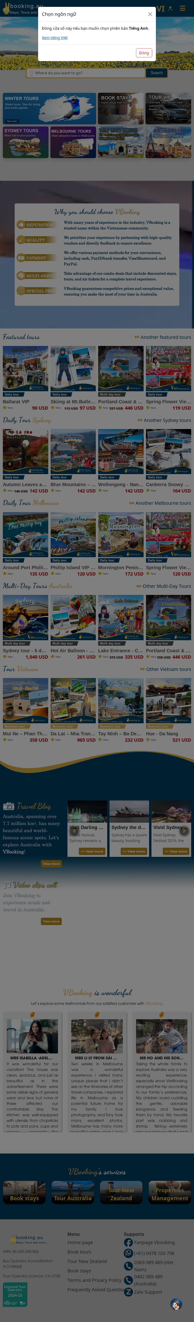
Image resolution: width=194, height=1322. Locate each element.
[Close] (150, 14)
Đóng (144, 52)
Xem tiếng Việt (55, 37)
